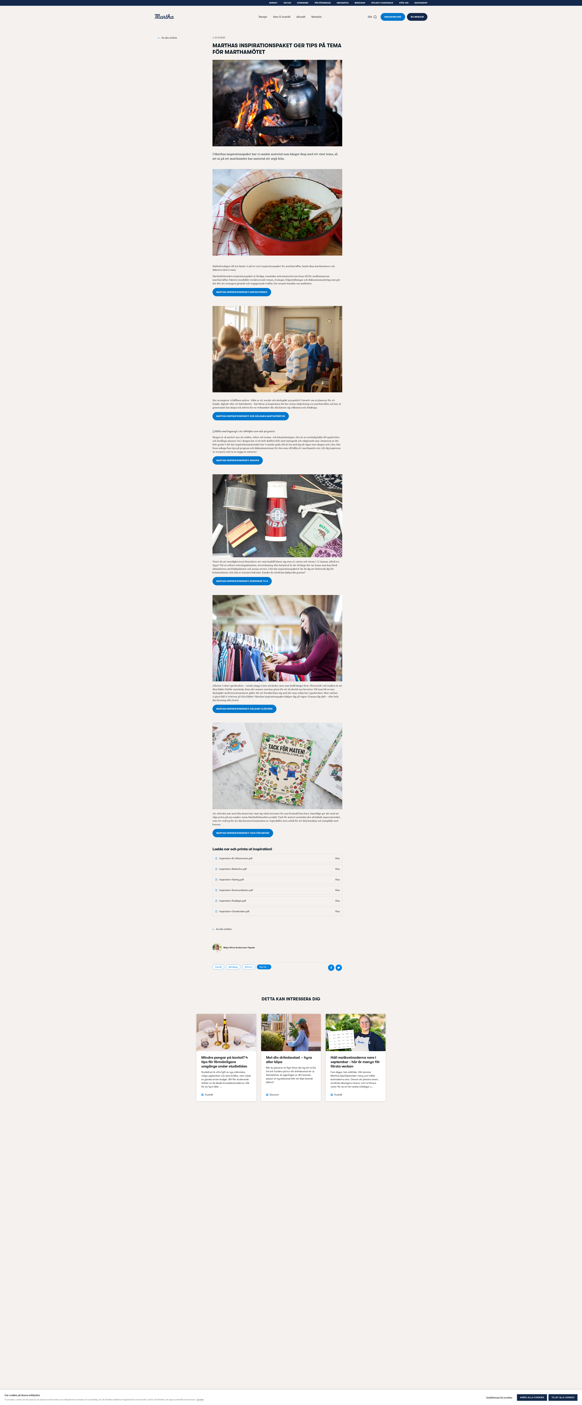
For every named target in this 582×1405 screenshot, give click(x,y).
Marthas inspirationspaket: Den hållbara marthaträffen (250, 416)
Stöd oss (403, 3)
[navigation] (164, 17)
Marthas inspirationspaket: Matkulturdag (241, 292)
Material (316, 16)
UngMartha (343, 3)
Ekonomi (249, 967)
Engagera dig (392, 17)
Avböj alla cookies (532, 1397)
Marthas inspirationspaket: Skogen (237, 460)
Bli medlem (417, 17)
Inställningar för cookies (499, 1397)
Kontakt (273, 3)
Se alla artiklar (169, 38)
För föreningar (323, 3)
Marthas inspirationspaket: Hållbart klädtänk (244, 709)
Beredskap (360, 3)
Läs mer (200, 1399)
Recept (263, 16)
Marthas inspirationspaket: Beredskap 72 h (242, 581)
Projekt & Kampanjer (382, 3)
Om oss (287, 3)
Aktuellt (300, 16)
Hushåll (218, 967)
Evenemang (303, 3)
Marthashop (421, 3)
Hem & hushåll (281, 16)
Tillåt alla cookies (563, 1397)
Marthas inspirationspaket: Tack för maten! (242, 833)
